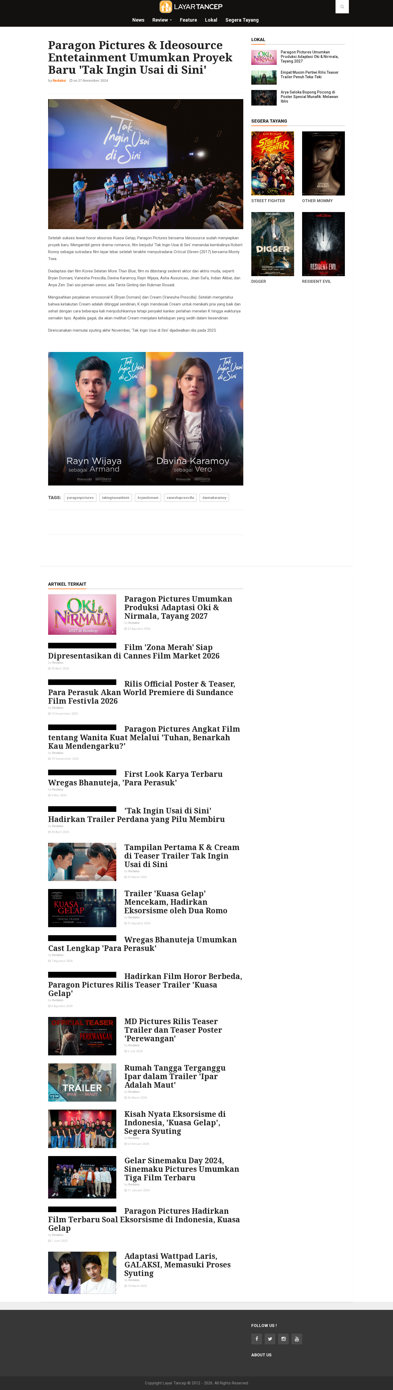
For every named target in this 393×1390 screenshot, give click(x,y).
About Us (261, 1355)
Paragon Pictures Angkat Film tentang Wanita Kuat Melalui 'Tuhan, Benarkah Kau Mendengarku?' (144, 737)
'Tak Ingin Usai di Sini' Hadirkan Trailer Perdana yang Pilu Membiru (136, 814)
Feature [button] (188, 20)
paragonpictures (80, 498)
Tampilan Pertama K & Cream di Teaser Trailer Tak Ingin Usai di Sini (182, 855)
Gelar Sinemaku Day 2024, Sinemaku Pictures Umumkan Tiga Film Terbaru (181, 1169)
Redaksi (134, 623)
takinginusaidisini (115, 498)
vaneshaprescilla (180, 498)
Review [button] (160, 20)
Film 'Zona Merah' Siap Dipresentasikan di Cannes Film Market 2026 (134, 651)
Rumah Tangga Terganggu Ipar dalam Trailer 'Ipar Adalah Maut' (175, 1076)
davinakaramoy (214, 498)
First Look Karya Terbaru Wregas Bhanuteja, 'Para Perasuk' (135, 778)
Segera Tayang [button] (242, 20)
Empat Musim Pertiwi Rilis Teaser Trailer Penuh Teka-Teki (310, 74)
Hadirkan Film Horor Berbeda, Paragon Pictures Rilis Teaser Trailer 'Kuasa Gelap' (145, 984)
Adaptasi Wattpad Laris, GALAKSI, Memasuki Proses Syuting (177, 1264)
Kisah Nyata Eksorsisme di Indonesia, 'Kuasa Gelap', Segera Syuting (175, 1122)
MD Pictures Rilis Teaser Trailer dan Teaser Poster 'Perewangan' (173, 1029)
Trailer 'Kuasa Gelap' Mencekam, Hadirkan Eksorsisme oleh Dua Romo (176, 901)
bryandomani (148, 498)
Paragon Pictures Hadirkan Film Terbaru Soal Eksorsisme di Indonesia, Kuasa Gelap (144, 1219)
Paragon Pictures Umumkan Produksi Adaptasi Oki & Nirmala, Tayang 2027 (309, 56)
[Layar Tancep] (191, 6)
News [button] (138, 20)
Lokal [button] (211, 20)
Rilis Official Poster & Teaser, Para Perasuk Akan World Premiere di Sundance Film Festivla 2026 (141, 692)
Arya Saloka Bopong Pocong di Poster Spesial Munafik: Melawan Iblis (309, 96)
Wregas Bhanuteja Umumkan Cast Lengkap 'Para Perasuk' (142, 943)
